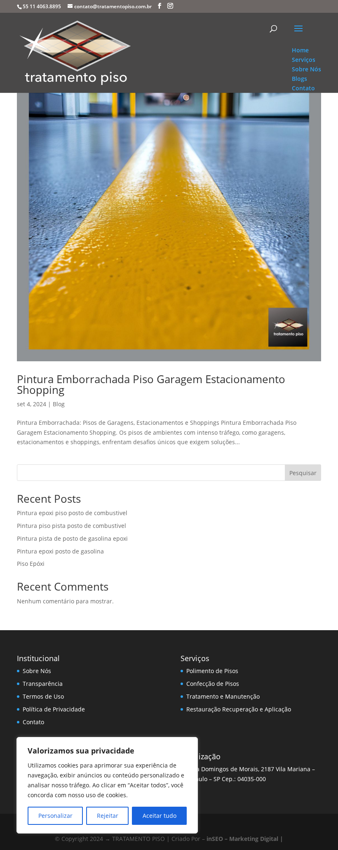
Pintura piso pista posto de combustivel (71, 526)
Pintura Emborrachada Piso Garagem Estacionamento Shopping (151, 384)
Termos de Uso (43, 696)
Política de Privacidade (54, 709)
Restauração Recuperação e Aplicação (238, 709)
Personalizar (55, 815)
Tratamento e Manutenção (223, 696)
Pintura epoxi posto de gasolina (60, 551)
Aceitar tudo (159, 815)
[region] (107, 785)
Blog (59, 404)
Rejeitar (107, 815)
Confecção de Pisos (212, 684)
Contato (33, 722)
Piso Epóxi (31, 563)
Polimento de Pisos (212, 671)
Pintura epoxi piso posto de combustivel (72, 513)
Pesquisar (303, 473)
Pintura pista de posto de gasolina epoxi (72, 538)
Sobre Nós (37, 671)
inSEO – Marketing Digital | (245, 839)
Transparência (43, 684)
